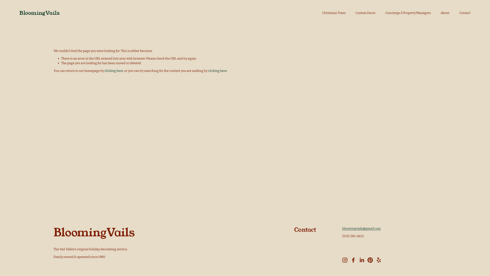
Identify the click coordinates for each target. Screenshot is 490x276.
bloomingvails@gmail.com (361, 228)
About (445, 13)
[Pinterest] (370, 260)
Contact (464, 13)
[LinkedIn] (361, 260)
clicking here (114, 71)
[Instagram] (345, 260)
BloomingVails (40, 13)
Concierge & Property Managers (408, 13)
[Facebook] (353, 260)
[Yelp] (378, 260)
